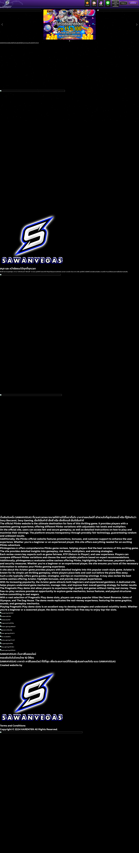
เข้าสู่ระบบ (123, 3)
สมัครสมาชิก (133, 3)
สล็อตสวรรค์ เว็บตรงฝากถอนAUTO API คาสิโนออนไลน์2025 (115, 3)
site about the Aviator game (18, 570)
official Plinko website (18, 523)
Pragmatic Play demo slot (20, 588)
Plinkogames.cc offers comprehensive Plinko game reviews (34, 548)
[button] (2, 24)
